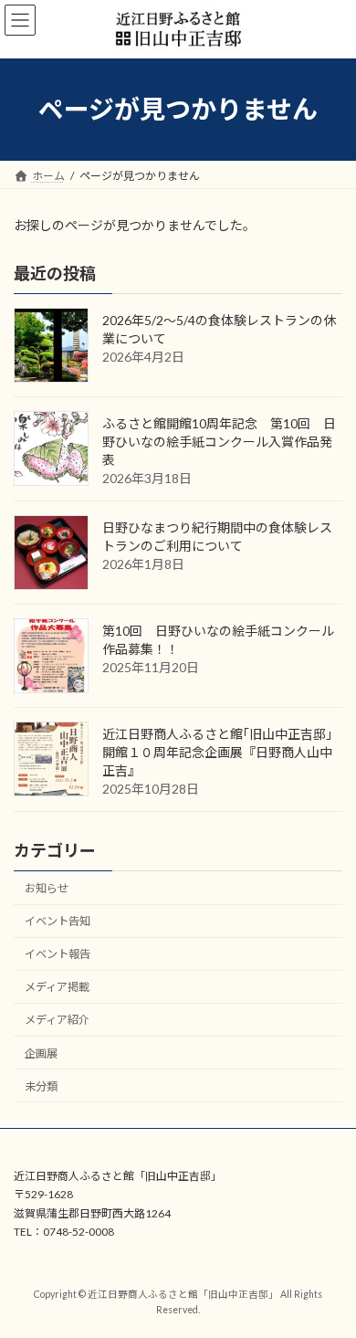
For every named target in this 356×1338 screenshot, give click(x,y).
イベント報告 (57, 954)
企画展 (41, 1052)
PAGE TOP (329, 1278)
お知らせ (46, 888)
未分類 (41, 1086)
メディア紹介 (57, 1020)
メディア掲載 (57, 987)
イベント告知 (57, 921)
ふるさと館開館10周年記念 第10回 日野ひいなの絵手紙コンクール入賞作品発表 (219, 442)
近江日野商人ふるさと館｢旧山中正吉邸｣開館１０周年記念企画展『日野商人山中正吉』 (217, 752)
